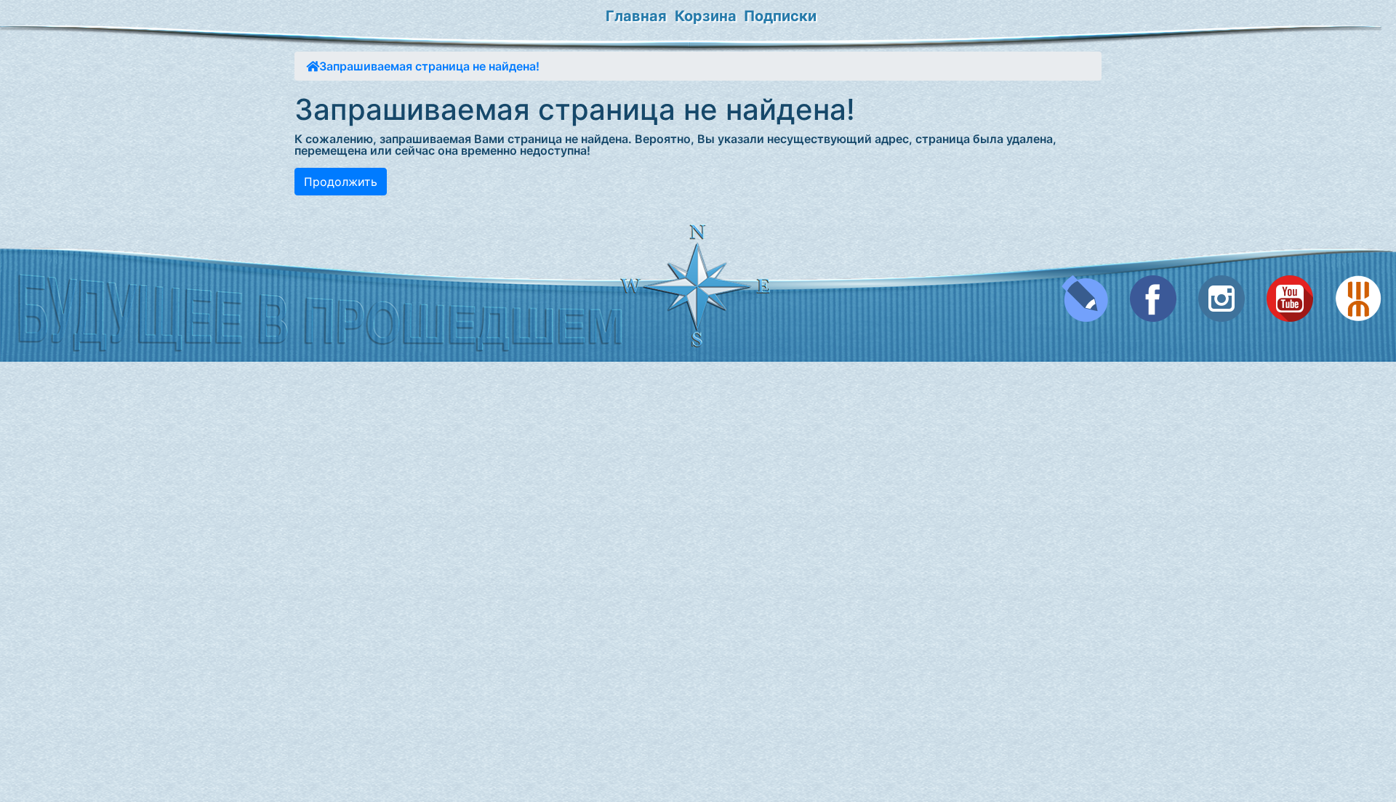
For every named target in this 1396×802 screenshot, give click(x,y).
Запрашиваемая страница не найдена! (429, 66)
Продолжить (340, 181)
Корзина (706, 16)
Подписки (780, 16)
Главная (636, 16)
